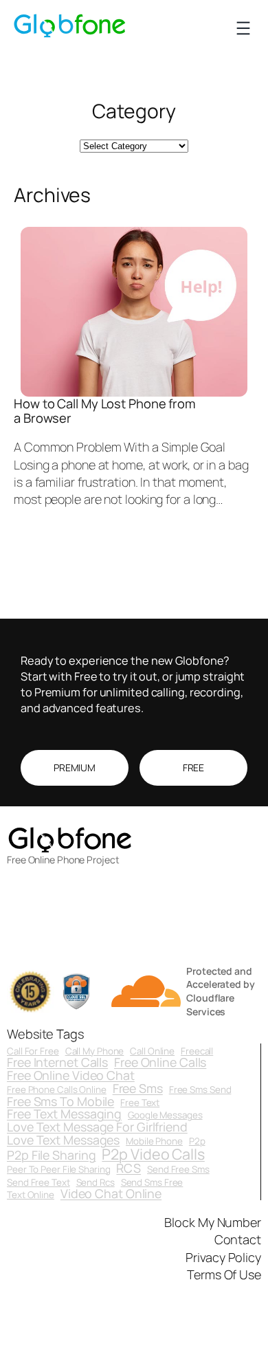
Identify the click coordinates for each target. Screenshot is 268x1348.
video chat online (110, 1194)
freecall (197, 1051)
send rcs (95, 1182)
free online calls (160, 1063)
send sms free (152, 1182)
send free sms (178, 1169)
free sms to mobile (60, 1102)
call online (152, 1051)
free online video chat (71, 1076)
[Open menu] (243, 28)
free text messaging (64, 1114)
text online (30, 1195)
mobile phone (154, 1141)
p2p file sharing (51, 1155)
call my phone (94, 1051)
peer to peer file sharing (59, 1169)
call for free (33, 1051)
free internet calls (57, 1063)
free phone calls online (57, 1089)
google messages (165, 1115)
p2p (197, 1141)
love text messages (63, 1140)
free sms (138, 1089)
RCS (128, 1168)
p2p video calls (153, 1154)
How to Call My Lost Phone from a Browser (104, 411)
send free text (38, 1182)
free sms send (200, 1089)
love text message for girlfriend (97, 1127)
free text (139, 1102)
